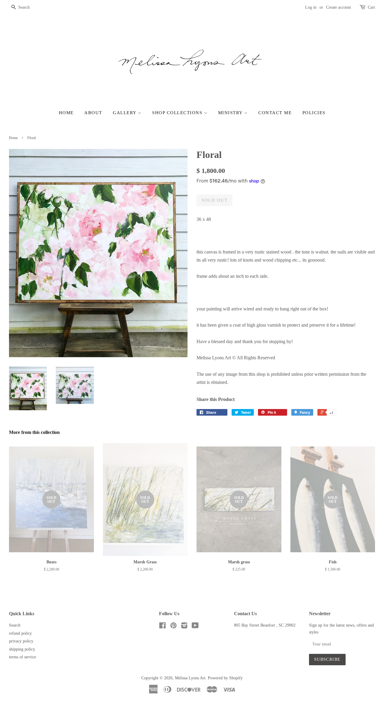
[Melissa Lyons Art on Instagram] (184, 626)
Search (14, 625)
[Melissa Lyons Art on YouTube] (195, 626)
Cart (371, 7)
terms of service (22, 657)
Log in (310, 7)
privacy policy (21, 641)
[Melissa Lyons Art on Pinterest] (173, 626)
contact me (275, 112)
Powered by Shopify (225, 678)
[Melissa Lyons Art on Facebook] (162, 626)
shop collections (178, 112)
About (93, 112)
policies (314, 112)
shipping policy (22, 649)
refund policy (20, 633)
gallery (125, 112)
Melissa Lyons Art (190, 678)
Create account (338, 7)
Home (66, 112)
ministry (231, 112)
